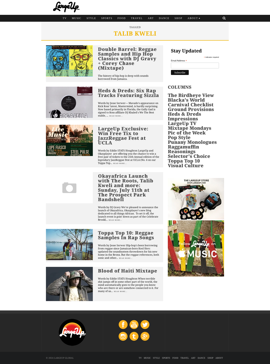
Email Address (179, 60)
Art (151, 18)
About (193, 18)
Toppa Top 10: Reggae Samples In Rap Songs (126, 235)
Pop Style (179, 137)
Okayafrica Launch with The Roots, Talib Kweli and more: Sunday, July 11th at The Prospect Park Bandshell (125, 188)
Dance (164, 18)
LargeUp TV (182, 123)
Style (91, 18)
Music (76, 18)
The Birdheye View (191, 95)
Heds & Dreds (184, 114)
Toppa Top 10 (184, 161)
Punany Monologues (192, 142)
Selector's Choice (189, 156)
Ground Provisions (191, 109)
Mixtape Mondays (189, 128)
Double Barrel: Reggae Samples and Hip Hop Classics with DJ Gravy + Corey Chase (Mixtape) (127, 58)
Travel (137, 18)
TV (65, 18)
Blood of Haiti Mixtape (127, 270)
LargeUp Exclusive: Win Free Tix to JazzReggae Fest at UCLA (123, 135)
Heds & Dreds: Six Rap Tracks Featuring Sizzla (128, 92)
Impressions (183, 118)
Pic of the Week (187, 132)
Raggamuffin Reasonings (183, 149)
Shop (178, 18)
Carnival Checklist (190, 104)
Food (122, 18)
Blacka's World (186, 100)
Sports (106, 18)
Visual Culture (185, 165)
